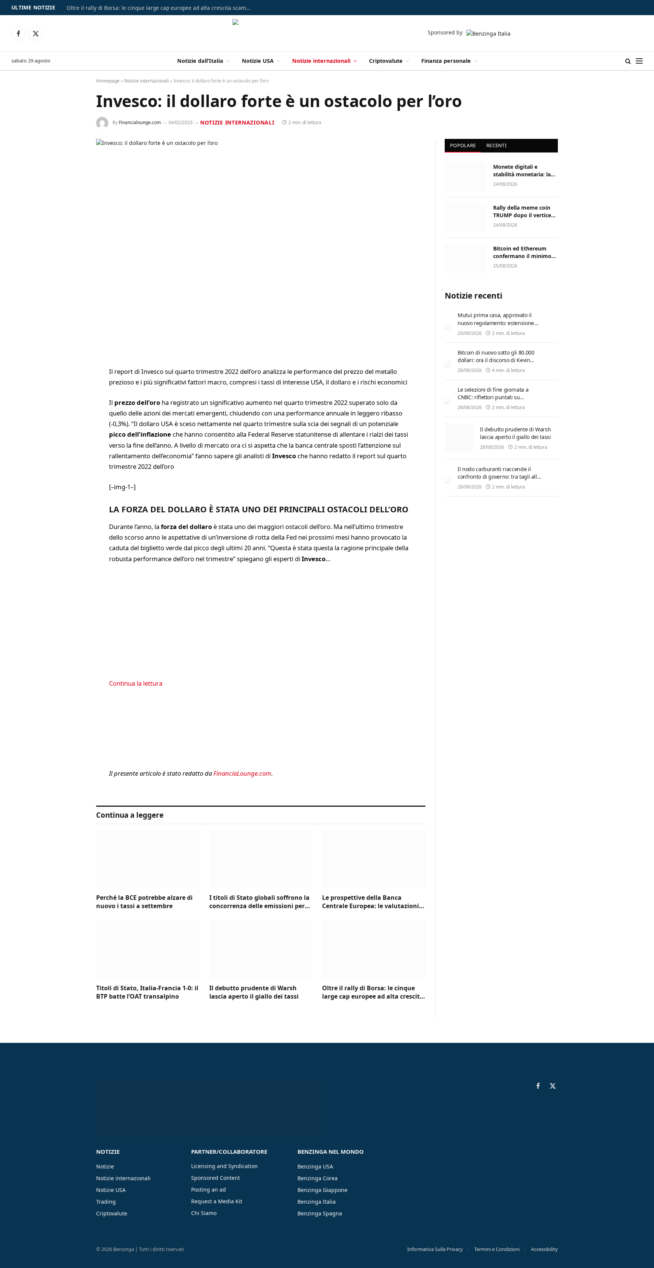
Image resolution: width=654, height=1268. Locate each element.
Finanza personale (446, 60)
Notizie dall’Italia (200, 60)
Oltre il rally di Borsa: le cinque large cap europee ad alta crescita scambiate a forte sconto (161, 8)
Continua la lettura (135, 683)
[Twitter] (69, 410)
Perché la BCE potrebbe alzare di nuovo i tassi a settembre (144, 902)
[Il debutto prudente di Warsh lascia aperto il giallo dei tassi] (261, 949)
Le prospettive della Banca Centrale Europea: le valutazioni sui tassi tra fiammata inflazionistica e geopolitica (370, 902)
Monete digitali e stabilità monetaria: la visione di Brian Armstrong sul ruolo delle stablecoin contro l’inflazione (523, 170)
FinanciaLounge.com (242, 773)
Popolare (463, 145)
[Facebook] (69, 391)
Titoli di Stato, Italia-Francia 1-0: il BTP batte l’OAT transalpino (147, 992)
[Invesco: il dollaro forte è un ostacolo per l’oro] (260, 246)
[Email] (69, 468)
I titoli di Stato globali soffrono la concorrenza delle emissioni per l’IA (259, 902)
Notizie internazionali (321, 60)
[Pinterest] (69, 449)
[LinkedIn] (69, 429)
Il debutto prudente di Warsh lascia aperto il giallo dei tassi (254, 992)
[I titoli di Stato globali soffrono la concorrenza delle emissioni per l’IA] (261, 859)
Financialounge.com (140, 122)
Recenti (496, 145)
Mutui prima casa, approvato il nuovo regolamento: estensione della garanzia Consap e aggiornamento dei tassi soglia (496, 326)
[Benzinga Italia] (327, 33)
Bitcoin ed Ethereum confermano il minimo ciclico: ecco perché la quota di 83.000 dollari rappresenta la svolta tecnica (522, 252)
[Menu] (639, 61)
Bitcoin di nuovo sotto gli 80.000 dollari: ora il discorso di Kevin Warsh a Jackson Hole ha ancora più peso (496, 364)
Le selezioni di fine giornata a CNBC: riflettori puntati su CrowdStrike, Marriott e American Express (498, 401)
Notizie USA (258, 60)
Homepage (108, 81)
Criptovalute (386, 60)
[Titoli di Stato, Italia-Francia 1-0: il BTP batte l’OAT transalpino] (147, 949)
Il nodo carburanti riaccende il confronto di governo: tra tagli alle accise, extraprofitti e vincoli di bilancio (499, 480)
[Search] (628, 61)
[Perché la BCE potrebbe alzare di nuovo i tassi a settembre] (147, 859)
